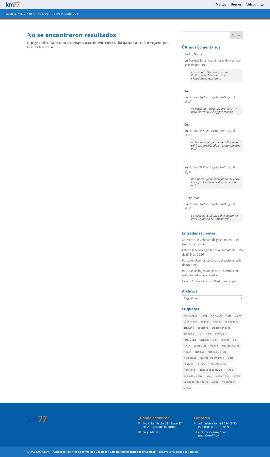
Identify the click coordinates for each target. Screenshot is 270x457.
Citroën (205, 321)
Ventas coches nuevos (196, 381)
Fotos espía (190, 339)
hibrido (225, 339)
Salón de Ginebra (193, 376)
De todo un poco (221, 327)
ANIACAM (216, 315)
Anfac (204, 315)
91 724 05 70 (228, 423)
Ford (208, 333)
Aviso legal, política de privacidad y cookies (80, 451)
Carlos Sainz (190, 321)
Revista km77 (16, 13)
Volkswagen (228, 381)
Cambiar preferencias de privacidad (133, 451)
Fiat (200, 333)
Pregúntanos (151, 432)
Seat (209, 376)
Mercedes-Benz (230, 345)
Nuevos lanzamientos (212, 357)
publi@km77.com (209, 435)
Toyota (236, 376)
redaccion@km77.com (212, 432)
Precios (236, 4)
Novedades (190, 357)
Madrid (214, 345)
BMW (238, 315)
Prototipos (189, 369)
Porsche (201, 363)
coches (217, 321)
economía (189, 333)
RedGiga (193, 451)
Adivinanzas (190, 315)
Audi (228, 315)
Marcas (221, 4)
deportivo (203, 327)
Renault (230, 369)
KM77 (187, 345)
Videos (251, 4)
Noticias (199, 351)
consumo (189, 327)
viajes (215, 381)
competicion (231, 321)
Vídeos (187, 388)
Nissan (187, 351)
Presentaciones (218, 363)
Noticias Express (217, 351)
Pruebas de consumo (210, 369)
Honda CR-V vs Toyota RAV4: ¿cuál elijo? (209, 281)
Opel (230, 357)
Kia (234, 339)
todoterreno (222, 376)
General (204, 339)
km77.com (42, 451)
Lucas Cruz (200, 345)
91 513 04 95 (222, 427)
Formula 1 (220, 333)
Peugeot (188, 363)
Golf (215, 339)
